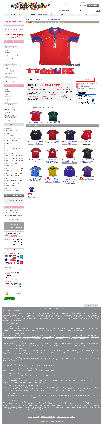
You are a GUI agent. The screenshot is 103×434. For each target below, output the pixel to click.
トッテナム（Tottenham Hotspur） (80, 337)
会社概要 (8, 128)
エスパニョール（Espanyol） (83, 343)
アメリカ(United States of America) (29, 318)
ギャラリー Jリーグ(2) (12, 188)
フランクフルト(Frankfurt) (26, 352)
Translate (87, 3)
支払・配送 (36, 417)
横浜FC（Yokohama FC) (16, 407)
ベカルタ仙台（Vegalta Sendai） (91, 403)
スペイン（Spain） (17, 313)
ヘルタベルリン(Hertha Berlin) (42, 352)
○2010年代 (7, 97)
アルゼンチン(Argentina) (64, 317)
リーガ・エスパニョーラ (11, 55)
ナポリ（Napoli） (59, 330)
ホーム (16, 14)
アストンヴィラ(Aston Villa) (22, 338)
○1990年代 (7, 92)
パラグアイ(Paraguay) (90, 317)
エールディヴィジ (9, 63)
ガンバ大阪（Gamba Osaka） (68, 402)
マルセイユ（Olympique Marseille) (12, 359)
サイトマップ (9, 153)
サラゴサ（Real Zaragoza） (17, 345)
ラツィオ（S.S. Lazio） (68, 328)
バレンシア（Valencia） (44, 343)
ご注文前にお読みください (13, 138)
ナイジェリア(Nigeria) (60, 318)
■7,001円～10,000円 (10, 110)
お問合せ (87, 14)
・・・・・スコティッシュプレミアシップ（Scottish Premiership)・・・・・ (23, 369)
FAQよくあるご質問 (11, 140)
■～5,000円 (7, 102)
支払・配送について (39, 14)
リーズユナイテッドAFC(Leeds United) (52, 338)
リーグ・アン (8, 60)
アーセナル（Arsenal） (38, 335)
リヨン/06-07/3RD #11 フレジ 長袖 (37, 142)
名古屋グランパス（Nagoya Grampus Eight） (19, 409)
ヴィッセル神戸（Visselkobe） (73, 403)
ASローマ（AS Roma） (53, 328)
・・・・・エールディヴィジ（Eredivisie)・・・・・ (17, 364)
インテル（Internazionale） (39, 328)
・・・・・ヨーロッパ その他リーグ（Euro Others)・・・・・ (20, 378)
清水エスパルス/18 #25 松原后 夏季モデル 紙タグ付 (86, 160)
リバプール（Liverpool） (52, 335)
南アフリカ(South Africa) (74, 318)
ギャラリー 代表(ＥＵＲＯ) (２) (14, 158)
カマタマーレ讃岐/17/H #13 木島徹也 (35, 178)
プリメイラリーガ (9, 68)
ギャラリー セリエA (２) (12, 165)
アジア (6, 76)
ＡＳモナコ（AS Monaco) (71, 359)
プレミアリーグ (9, 53)
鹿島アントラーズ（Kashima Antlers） (49, 402)
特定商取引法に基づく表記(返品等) (87, 84)
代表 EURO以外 (9, 47)
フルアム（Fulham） (48, 337)
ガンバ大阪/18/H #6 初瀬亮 (71, 142)
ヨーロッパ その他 (9, 71)
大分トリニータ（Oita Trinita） (12, 405)
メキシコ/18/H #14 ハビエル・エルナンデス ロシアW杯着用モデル (52, 122)
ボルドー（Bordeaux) (85, 359)
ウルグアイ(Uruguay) (77, 317)
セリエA (7, 50)
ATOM (18, 293)
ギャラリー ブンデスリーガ (13, 175)
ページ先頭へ (91, 305)
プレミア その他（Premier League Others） (74, 338)
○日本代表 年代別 (10, 117)
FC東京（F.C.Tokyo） (35, 403)
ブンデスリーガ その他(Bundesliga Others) (26, 353)
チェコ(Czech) (13, 317)
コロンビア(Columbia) (88, 318)
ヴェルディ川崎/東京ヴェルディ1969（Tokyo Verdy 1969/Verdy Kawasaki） (42, 405)
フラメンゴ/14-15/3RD (54, 141)
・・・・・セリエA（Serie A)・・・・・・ (14, 326)
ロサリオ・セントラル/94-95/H (31, 194)
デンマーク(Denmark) (38, 315)
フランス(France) (41, 313)
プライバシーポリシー (63, 417)
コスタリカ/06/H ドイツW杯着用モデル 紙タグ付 (35, 122)
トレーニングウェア (10, 81)
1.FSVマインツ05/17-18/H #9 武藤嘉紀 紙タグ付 (52, 160)
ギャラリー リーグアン (12, 178)
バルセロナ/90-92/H (88, 178)
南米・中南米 (8, 73)
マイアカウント (82, 5)
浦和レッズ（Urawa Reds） (30, 402)
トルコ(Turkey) (22, 317)
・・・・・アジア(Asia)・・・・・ (12, 393)
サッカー (9, 299)
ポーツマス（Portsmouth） (63, 337)
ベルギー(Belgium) (65, 315)
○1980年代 (7, 89)
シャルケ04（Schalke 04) (69, 350)
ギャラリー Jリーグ (11, 185)
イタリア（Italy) (7, 313)
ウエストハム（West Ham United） (32, 337)
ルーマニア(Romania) (90, 315)
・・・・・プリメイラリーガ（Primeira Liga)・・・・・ (18, 374)
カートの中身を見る (14, 195)
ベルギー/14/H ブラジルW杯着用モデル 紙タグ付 (69, 160)
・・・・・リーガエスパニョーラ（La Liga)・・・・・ (17, 342)
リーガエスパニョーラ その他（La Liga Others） (74, 345)
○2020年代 (7, 99)
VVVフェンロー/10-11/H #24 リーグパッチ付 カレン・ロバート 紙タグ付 (52, 180)
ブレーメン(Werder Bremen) (54, 350)
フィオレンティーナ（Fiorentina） (85, 328)
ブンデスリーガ (9, 58)
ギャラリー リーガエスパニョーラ (14, 173)
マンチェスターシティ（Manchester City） (86, 335)
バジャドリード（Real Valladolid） (50, 345)
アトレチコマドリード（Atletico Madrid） (63, 343)
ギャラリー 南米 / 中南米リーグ (14, 183)
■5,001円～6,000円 (9, 104)
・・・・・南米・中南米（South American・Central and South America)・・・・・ (24, 385)
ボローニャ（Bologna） (16, 330)
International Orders (10, 146)
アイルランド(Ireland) (77, 315)
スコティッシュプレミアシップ (13, 65)
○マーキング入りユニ (10, 120)
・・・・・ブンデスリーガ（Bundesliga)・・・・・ (16, 348)
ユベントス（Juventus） (9, 328)
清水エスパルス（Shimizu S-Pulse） (18, 403)
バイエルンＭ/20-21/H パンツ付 (88, 142)
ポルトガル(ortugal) (73, 313)
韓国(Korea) (50, 318)
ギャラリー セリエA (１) (12, 163)
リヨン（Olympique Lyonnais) (55, 359)
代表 (6, 45)
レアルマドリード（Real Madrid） (27, 343)
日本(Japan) (43, 318)
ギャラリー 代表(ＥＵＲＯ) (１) (14, 155)
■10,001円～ (8, 112)
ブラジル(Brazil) (51, 317)
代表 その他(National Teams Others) (51, 19)
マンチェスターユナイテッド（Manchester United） (16, 335)
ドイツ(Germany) (51, 313)
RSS (11, 293)
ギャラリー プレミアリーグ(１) (14, 168)
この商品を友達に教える (84, 86)
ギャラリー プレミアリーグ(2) (14, 170)
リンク (7, 150)
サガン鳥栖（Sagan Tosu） (39, 409)
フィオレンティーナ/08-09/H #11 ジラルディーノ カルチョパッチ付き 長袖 (69, 180)
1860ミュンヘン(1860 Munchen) (82, 352)
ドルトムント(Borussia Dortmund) (36, 350)
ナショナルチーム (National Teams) (12, 310)
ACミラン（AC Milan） (23, 328)
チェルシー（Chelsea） (67, 335)
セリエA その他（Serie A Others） (75, 330)
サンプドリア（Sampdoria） (45, 330)
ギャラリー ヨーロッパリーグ (14, 180)
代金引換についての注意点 (13, 190)
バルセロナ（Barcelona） (9, 343)
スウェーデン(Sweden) (52, 315)
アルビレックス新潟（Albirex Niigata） (53, 403)
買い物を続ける (82, 90)
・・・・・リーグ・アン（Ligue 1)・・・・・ (15, 357)
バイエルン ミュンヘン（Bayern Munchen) (14, 350)
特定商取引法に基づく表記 (48, 417)
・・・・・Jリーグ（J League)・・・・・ (14, 400)
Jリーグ (7, 78)
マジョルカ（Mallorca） (32, 345)
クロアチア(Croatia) (26, 315)
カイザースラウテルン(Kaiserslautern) (62, 352)
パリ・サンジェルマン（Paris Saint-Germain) (34, 359)
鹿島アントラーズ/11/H (35, 160)
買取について (9, 143)
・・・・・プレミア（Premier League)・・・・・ (16, 333)
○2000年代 (7, 94)
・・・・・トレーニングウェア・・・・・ (14, 412)
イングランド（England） (30, 313)
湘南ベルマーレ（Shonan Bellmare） (33, 407)
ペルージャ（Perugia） (30, 330)
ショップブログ (63, 14)
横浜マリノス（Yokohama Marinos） (12, 402)
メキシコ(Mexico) (14, 318)
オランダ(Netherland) (62, 313)
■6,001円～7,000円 (9, 107)
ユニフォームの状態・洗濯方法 (14, 148)
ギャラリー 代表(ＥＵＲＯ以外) (14, 160)
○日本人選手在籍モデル (11, 115)
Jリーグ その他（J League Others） (73, 405)
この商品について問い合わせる (86, 88)
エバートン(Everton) (35, 338)
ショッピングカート (93, 5)
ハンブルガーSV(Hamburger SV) (86, 350)
